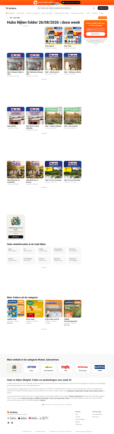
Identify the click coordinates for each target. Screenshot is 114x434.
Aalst (90, 391)
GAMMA (37, 398)
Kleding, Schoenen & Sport (61, 13)
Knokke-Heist (79, 391)
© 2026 (26, 431)
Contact (77, 417)
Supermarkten (20, 13)
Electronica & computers (33, 13)
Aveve (24, 398)
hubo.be (42, 400)
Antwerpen (70, 391)
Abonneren (103, 17)
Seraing (95, 391)
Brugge (86, 391)
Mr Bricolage (44, 398)
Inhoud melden (80, 419)
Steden (101, 13)
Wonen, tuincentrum (46, 13)
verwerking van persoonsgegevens (95, 41)
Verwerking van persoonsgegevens (83, 431)
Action (67, 398)
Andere (88, 13)
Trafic (51, 398)
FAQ (76, 414)
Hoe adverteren (97, 414)
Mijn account (103, 8)
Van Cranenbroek (59, 398)
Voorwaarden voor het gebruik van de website (60, 431)
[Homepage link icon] (43, 404)
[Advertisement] (25, 38)
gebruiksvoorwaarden (95, 40)
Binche (101, 391)
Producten (95, 13)
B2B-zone (95, 417)
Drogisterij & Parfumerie (77, 13)
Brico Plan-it (30, 398)
